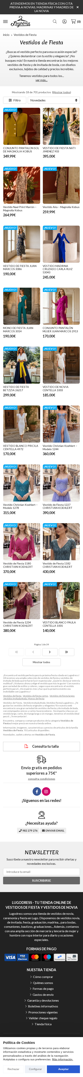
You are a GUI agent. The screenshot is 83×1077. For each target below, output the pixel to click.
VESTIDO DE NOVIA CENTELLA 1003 (56, 388)
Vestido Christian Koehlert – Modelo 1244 (60, 447)
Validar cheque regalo (43, 1018)
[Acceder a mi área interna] (64, 21)
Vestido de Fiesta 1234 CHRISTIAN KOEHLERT (18, 624)
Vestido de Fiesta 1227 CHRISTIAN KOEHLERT (57, 506)
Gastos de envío (43, 994)
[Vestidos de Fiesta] (16, 652)
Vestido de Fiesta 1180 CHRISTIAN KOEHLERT (18, 565)
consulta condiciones (41, 778)
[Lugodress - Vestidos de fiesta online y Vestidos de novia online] (20, 22)
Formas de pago (43, 988)
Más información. (62, 1059)
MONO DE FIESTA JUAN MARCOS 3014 (18, 329)
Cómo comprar (43, 977)
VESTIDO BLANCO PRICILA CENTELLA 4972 (20, 447)
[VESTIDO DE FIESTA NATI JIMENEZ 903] (61, 126)
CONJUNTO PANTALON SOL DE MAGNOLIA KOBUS (21, 149)
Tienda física (43, 1024)
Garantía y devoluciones (43, 1000)
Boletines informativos (43, 1006)
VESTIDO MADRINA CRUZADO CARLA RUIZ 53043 (58, 269)
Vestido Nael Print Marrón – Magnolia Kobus (19, 208)
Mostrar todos (61, 92)
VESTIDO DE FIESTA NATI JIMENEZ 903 (59, 149)
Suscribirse (41, 880)
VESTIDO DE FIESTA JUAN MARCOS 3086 (19, 267)
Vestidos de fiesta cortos (35, 695)
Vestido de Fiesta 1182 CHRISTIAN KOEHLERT (57, 565)
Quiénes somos (43, 983)
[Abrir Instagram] (46, 791)
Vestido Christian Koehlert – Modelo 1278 (20, 506)
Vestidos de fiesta (12, 695)
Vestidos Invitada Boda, (15, 698)
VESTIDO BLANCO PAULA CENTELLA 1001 (59, 624)
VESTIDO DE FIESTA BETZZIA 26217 (16, 388)
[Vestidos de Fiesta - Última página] (66, 652)
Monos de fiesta (36, 698)
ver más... (41, 80)
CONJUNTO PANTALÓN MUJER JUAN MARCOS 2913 (60, 329)
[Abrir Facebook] (37, 791)
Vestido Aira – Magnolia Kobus (61, 207)
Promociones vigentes (43, 1012)
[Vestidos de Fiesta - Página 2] (50, 652)
